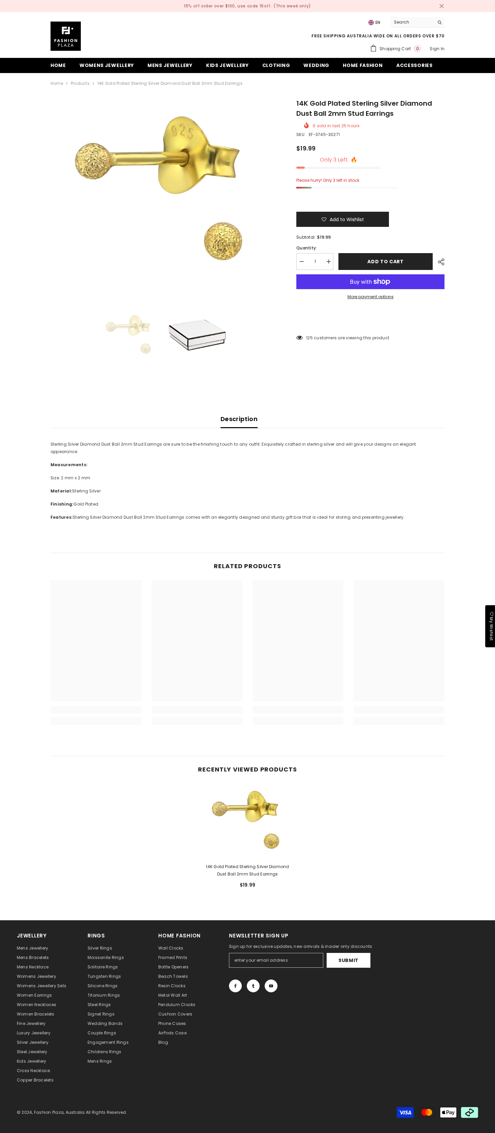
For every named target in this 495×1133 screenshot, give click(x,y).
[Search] (417, 22)
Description (239, 419)
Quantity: (306, 248)
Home (57, 83)
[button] (342, 219)
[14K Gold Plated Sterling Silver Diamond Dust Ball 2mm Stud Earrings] (247, 821)
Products (80, 83)
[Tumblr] (253, 986)
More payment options (371, 297)
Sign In (437, 49)
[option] (163, 190)
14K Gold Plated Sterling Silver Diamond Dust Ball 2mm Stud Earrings (247, 870)
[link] (96, 710)
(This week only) (292, 6)
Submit (348, 960)
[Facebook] (235, 986)
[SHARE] (438, 262)
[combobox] (412, 22)
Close (441, 6)
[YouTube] (271, 986)
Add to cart (387, 261)
